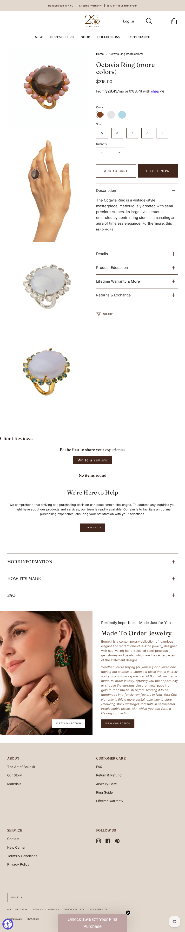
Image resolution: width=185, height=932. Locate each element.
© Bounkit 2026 (17, 909)
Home (100, 54)
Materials (14, 784)
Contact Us (92, 527)
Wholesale (14, 919)
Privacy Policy (18, 864)
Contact (13, 839)
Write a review (92, 460)
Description (106, 190)
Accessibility (99, 909)
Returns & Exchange (113, 295)
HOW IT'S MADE (24, 578)
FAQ (11, 595)
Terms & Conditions (22, 856)
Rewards (33, 919)
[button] (92, 923)
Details (102, 253)
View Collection (68, 723)
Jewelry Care (106, 784)
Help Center (16, 847)
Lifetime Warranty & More (118, 281)
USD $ (14, 897)
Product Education (112, 267)
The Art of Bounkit (21, 767)
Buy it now (158, 171)
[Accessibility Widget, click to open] (7, 924)
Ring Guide (104, 792)
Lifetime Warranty (109, 801)
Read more (104, 229)
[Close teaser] (128, 912)
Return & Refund (108, 775)
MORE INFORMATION (29, 561)
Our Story (14, 775)
